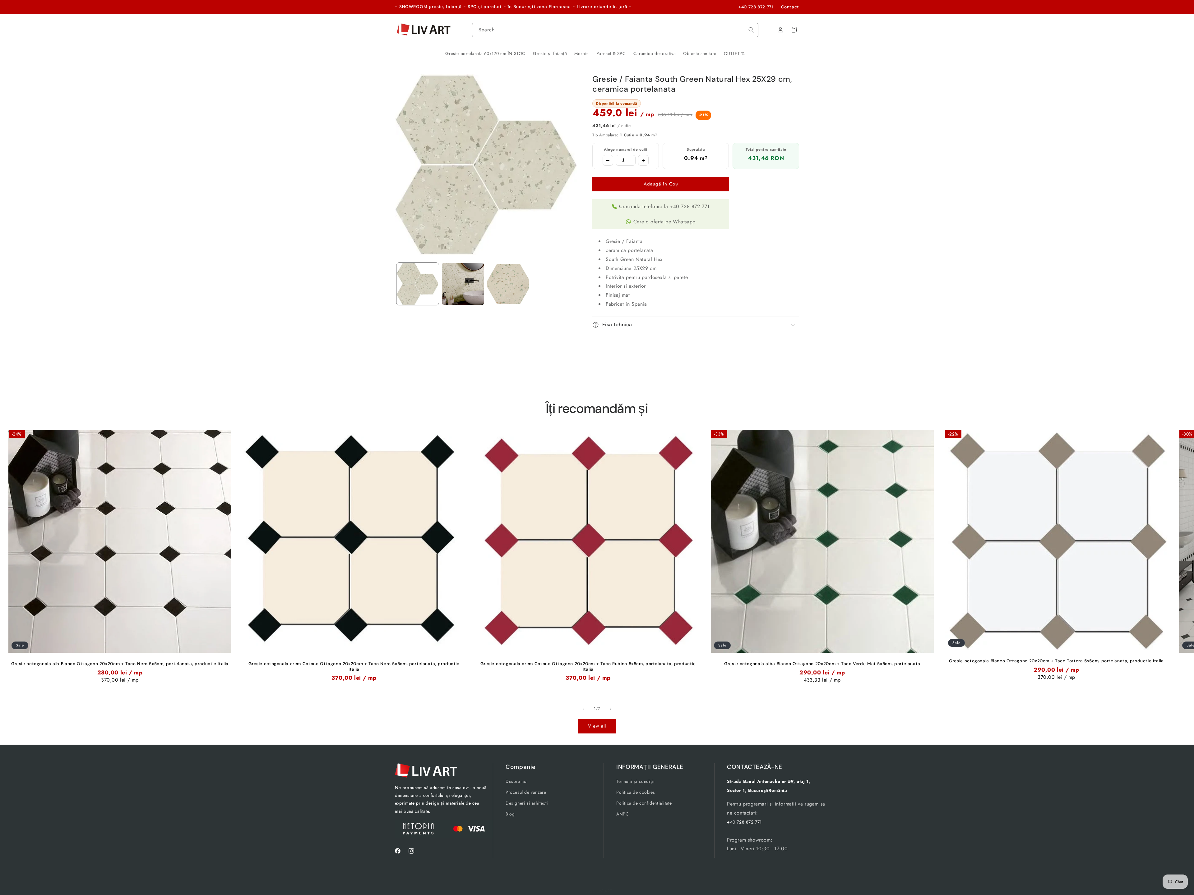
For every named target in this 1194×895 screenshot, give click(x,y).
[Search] (751, 30)
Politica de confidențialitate (644, 803)
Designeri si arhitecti (527, 803)
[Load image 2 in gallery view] (463, 284)
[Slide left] (583, 709)
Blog (510, 814)
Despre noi (517, 781)
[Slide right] (611, 709)
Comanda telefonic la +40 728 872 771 (664, 206)
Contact (790, 7)
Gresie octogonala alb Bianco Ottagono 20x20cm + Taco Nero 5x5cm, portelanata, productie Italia (120, 663)
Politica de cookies (635, 792)
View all (597, 726)
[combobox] (615, 30)
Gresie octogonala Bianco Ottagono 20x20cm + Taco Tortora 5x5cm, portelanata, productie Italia (1056, 661)
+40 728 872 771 (755, 7)
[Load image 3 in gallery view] (508, 284)
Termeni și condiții (635, 781)
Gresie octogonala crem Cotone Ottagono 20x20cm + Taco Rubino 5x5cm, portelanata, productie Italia (588, 666)
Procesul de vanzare (526, 792)
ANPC (622, 814)
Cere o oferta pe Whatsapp (664, 221)
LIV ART (605, 891)
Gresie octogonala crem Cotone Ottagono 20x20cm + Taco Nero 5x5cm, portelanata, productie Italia (353, 666)
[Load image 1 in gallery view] (417, 284)
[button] (695, 325)
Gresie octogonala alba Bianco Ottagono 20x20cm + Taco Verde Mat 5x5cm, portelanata (822, 663)
